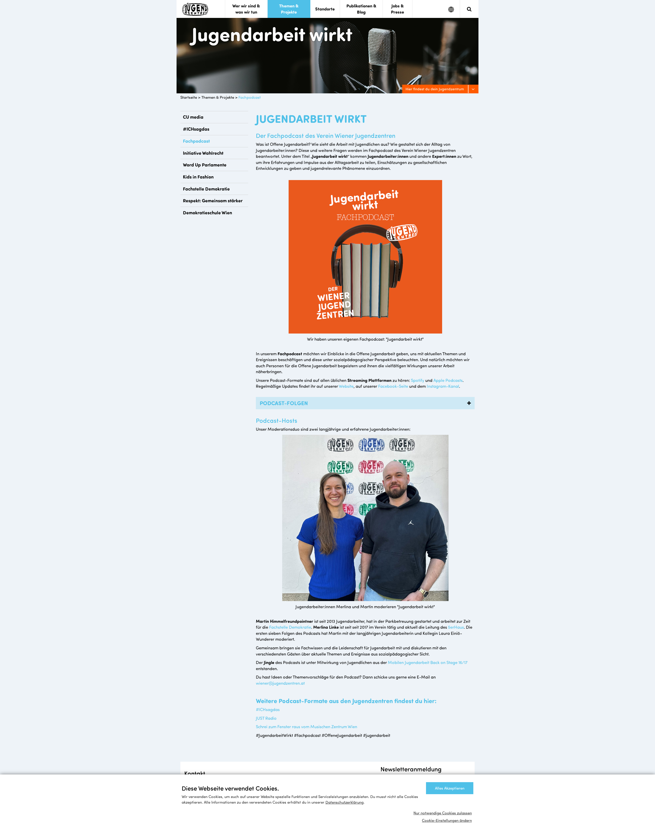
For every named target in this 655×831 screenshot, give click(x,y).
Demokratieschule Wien (207, 212)
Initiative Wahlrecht (203, 153)
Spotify (417, 380)
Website (346, 386)
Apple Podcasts (448, 380)
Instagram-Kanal (443, 386)
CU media (193, 117)
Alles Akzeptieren (449, 788)
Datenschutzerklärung (344, 802)
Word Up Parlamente (204, 165)
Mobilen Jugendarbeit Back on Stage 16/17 (427, 662)
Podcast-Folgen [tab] (283, 403)
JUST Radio (266, 718)
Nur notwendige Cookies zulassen (442, 812)
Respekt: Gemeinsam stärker (213, 200)
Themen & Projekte (217, 97)
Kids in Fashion (198, 177)
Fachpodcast (249, 97)
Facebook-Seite (393, 386)
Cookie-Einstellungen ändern (447, 820)
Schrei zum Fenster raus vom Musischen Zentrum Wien (306, 726)
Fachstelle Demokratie (206, 189)
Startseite (188, 97)
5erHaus (456, 627)
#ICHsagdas (196, 129)
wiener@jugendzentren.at (280, 683)
